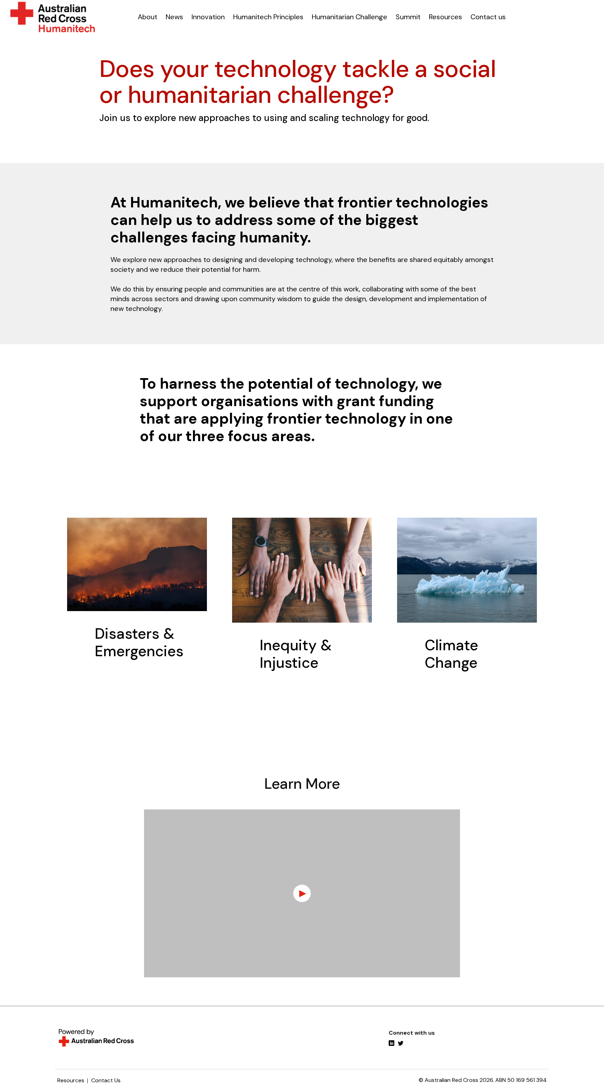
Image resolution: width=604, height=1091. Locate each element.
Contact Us (106, 1080)
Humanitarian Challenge (349, 16)
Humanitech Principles (268, 16)
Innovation (208, 16)
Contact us (488, 16)
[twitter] (400, 1044)
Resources (445, 16)
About (147, 16)
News (174, 16)
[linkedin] (391, 1044)
